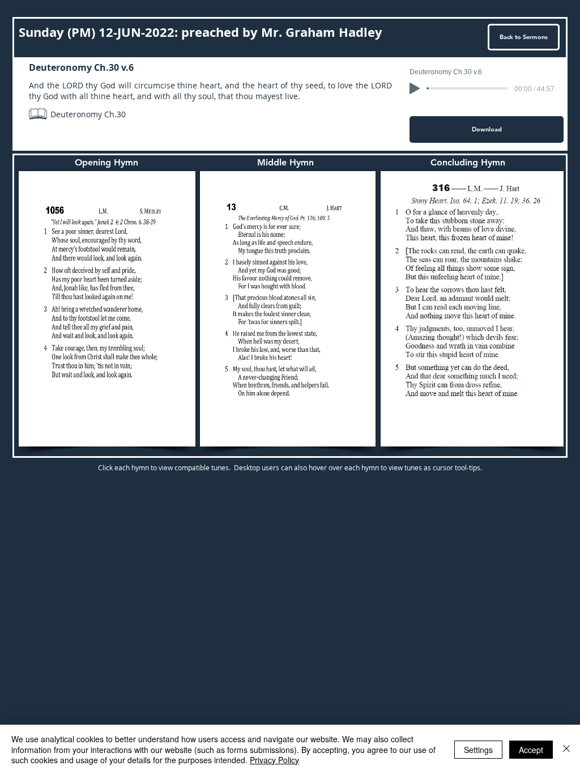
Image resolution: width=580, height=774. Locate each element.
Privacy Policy (274, 760)
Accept (531, 749)
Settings (478, 749)
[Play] (415, 88)
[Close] (566, 749)
